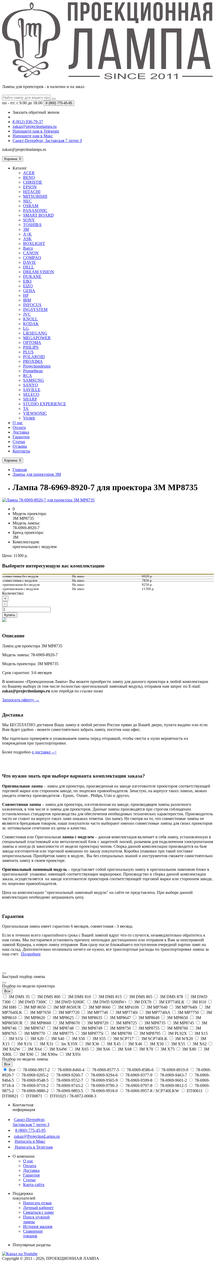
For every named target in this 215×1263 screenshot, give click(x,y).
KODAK (31, 323)
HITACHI (31, 191)
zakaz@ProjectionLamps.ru (37, 1136)
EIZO (28, 286)
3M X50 (156, 1044)
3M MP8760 (177, 1028)
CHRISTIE (32, 182)
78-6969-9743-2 (69, 1085)
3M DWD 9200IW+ (110, 1002)
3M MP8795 (150, 1033)
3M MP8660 (40, 1023)
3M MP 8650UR (67, 1007)
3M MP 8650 (35, 1007)
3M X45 (113, 1044)
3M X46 (135, 1044)
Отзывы (20, 446)
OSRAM (30, 206)
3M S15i (15, 1038)
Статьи (19, 441)
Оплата (19, 427)
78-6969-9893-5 (69, 1091)
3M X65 (81, 1049)
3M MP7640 (157, 1007)
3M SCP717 (123, 1038)
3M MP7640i (186, 1007)
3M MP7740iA (157, 1012)
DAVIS (29, 262)
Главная (20, 469)
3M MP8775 (63, 1033)
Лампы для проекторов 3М (37, 474)
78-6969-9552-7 (69, 1080)
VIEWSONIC (35, 413)
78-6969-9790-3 (104, 1085)
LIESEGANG (35, 333)
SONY (29, 220)
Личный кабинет (38, 1207)
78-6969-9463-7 (173, 1075)
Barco (28, 248)
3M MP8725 (126, 1023)
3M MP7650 (40, 1012)
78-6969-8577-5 (105, 1070)
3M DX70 (142, 1002)
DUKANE (32, 276)
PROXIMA (33, 361)
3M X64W (58, 1049)
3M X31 (46, 1044)
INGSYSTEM (35, 309)
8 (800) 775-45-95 (30, 1130)
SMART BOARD (38, 215)
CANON (31, 253)
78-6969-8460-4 (70, 1070)
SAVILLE (31, 389)
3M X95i (72, 1054)
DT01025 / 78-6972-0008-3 (72, 1096)
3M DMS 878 (171, 996)
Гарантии (21, 437)
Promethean (33, 371)
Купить (9, 615)
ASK (27, 239)
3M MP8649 (148, 1017)
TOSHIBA (32, 224)
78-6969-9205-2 (35, 1075)
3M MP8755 (148, 1028)
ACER (29, 173)
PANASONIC (35, 210)
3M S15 (200, 1033)
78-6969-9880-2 (35, 1091)
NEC (27, 201)
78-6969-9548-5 (35, 1080)
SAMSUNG (33, 380)
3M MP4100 (128, 1007)
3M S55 (99, 1038)
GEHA (29, 290)
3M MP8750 (120, 1028)
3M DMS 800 (48, 996)
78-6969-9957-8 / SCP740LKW (152, 1091)
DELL (28, 267)
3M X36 (92, 1044)
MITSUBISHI (35, 196)
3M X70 (146, 1049)
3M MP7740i (126, 1012)
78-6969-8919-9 (174, 1070)
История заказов (37, 1226)
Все (12, 1070)
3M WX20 (184, 1038)
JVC (27, 314)
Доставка (21, 432)
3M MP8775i (92, 1033)
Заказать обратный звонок (36, 112)
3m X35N (69, 1044)
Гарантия (31, 1175)
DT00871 (34, 1096)
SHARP (30, 399)
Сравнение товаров (33, 1233)
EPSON (30, 187)
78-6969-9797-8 (138, 1085)
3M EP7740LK (172, 1002)
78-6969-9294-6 (104, 1075)
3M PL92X (177, 1033)
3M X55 (178, 1044)
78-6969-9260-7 (69, 1075)
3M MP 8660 (99, 1007)
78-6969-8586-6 (140, 1070)
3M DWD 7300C (32, 1002)
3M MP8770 (34, 1033)
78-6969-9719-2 (35, 1085)
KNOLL (30, 319)
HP (26, 295)
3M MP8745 (183, 1023)
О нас (18, 422)
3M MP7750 (188, 1012)
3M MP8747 (34, 1028)
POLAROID (34, 356)
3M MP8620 (34, 1017)
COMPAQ (32, 257)
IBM (27, 300)
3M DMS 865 (140, 996)
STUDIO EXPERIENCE (44, 404)
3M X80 (189, 1049)
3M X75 (167, 1049)
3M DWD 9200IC (69, 1002)
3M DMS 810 (79, 996)
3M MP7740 (97, 1012)
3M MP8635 (91, 1017)
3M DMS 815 (110, 996)
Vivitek (29, 418)
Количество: (13, 593)
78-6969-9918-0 (104, 1091)
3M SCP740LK (154, 1038)
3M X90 (26, 1054)
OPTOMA (32, 342)
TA (26, 408)
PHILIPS (31, 347)
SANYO (30, 385)
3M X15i (24, 1044)
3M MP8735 (154, 1023)
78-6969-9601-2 (173, 1080)
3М (26, 229)
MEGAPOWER (37, 338)
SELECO (31, 394)
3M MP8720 (97, 1023)
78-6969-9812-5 (173, 1085)
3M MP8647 (120, 1017)
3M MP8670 (69, 1023)
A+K (27, 234)
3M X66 (103, 1049)
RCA (27, 375)
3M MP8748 (63, 1028)
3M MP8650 (177, 1017)
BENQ (29, 177)
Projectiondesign (37, 366)
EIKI (27, 281)
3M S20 (37, 1038)
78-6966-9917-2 (36, 1070)
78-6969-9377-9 (138, 1075)
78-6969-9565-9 (104, 1080)
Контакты (21, 451)
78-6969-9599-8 (138, 1080)
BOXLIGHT (34, 243)
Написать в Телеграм (33, 1147)
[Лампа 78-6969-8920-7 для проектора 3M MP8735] (48, 500)
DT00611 (195, 1091)
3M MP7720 (68, 1012)
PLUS (28, 352)
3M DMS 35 (19, 996)
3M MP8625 (63, 1017)
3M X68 (124, 1049)
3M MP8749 (91, 1028)
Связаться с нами (38, 1212)
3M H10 (199, 1002)
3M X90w (49, 1054)
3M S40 (57, 1038)
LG (26, 328)
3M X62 (199, 1044)
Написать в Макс (30, 1141)
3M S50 (78, 1038)
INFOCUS (32, 305)
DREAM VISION (38, 272)
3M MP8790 (121, 1033)
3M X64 (34, 1049)
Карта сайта (33, 1184)
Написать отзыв (37, 1203)
